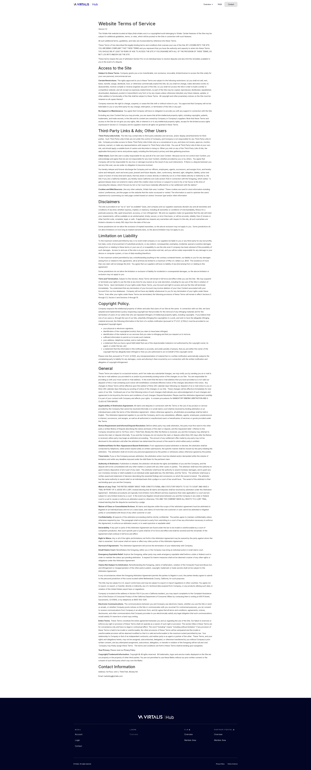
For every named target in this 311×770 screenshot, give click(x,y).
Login (77, 740)
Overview (134, 734)
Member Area (190, 740)
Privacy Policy (129, 650)
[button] (208, 4)
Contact (78, 746)
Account (78, 734)
